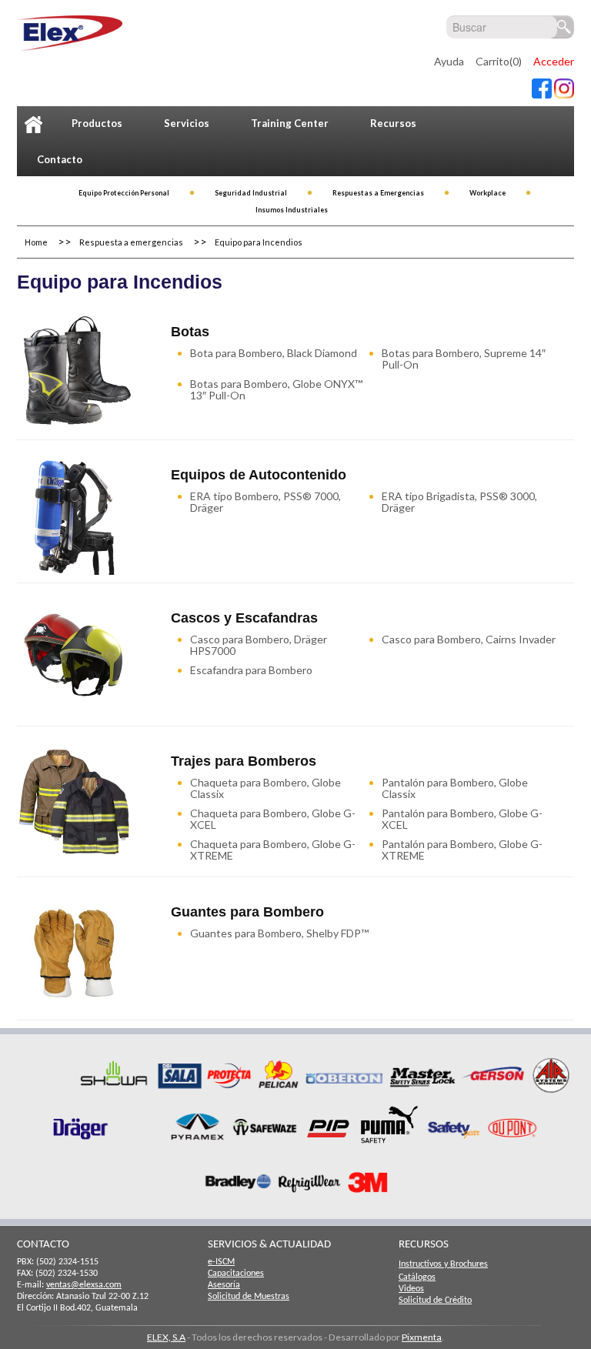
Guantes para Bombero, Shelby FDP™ (279, 933)
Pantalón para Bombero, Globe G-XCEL (462, 818)
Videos (411, 1289)
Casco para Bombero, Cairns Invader (469, 639)
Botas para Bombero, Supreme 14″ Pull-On (464, 358)
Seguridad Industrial (251, 193)
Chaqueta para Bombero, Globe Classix (265, 788)
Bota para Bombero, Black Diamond (273, 352)
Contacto (59, 159)
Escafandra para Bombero (251, 669)
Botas (190, 331)
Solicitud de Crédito (435, 1300)
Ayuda (449, 61)
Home (36, 242)
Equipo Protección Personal (123, 193)
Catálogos (417, 1277)
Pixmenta (422, 1337)
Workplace (487, 193)
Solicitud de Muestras (248, 1296)
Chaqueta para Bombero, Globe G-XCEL (273, 818)
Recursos (393, 123)
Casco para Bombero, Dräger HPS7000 (258, 645)
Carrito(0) (499, 61)
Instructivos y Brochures (443, 1264)
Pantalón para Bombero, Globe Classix (455, 788)
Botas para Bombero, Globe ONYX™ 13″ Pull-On (276, 389)
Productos (97, 123)
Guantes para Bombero (247, 912)
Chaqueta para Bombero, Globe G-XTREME (273, 849)
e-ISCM (221, 1262)
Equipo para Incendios (258, 242)
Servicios (186, 123)
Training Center (290, 123)
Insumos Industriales (291, 209)
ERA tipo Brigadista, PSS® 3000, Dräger (459, 501)
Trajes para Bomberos (243, 761)
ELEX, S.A (166, 1337)
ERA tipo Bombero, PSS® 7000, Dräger (265, 501)
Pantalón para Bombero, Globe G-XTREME (462, 849)
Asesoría (224, 1285)
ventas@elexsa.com (84, 1285)
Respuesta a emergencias (131, 242)
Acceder (553, 61)
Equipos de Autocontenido (258, 475)
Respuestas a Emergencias (378, 193)
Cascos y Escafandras (244, 618)
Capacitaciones (236, 1273)
